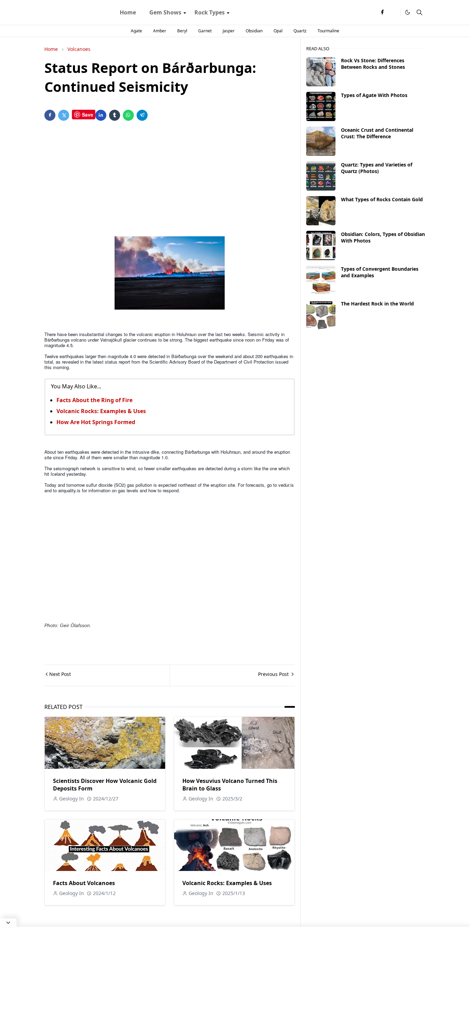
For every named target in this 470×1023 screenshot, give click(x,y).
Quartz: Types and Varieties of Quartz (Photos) (376, 167)
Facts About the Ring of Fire (94, 400)
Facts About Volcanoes (84, 883)
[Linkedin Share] (100, 115)
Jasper (229, 31)
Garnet (205, 31)
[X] (393, 12)
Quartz (300, 31)
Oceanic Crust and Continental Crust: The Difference (377, 133)
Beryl (182, 31)
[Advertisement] (169, 180)
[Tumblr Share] (114, 115)
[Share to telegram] (142, 115)
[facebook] (382, 12)
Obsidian (254, 31)
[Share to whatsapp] (128, 115)
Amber (159, 31)
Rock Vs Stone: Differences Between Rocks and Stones (373, 63)
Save (87, 114)
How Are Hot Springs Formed (95, 422)
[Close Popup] (8, 922)
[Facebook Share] (49, 115)
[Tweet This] (63, 115)
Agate (136, 31)
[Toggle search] (419, 12)
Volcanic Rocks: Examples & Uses (101, 411)
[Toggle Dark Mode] (407, 12)
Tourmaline (328, 31)
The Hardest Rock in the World (377, 303)
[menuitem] (127, 12)
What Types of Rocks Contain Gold (382, 199)
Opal (278, 31)
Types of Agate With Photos (374, 95)
